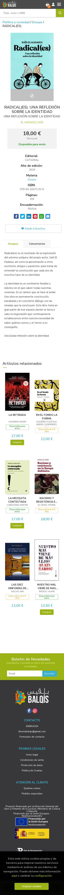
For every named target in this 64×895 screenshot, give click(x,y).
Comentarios (37, 244)
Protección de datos (32, 765)
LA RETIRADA (17, 415)
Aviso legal (32, 754)
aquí (14, 876)
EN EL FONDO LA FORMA (46, 416)
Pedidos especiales (32, 793)
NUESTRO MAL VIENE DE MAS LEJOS (46, 586)
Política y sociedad (16, 22)
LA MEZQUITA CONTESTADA (17, 499)
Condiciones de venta (32, 760)
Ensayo (37, 22)
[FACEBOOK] (29, 710)
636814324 (32, 726)
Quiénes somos (32, 788)
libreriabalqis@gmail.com (32, 731)
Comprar (17, 442)
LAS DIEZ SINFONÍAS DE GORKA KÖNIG (17, 586)
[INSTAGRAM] (35, 710)
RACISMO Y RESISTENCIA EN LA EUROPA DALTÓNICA (46, 499)
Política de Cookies (32, 770)
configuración (43, 876)
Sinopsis (13, 244)
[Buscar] (60, 13)
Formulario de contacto (32, 736)
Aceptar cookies (31, 886)
